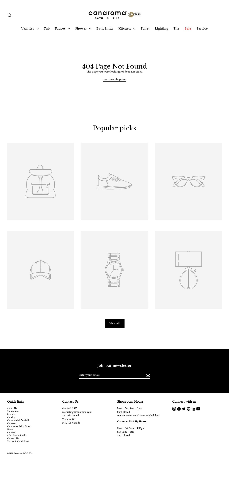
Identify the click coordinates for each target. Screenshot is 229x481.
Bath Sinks (104, 28)
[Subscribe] (147, 375)
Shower (81, 28)
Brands (11, 414)
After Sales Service (17, 435)
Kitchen (125, 28)
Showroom (13, 411)
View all (114, 323)
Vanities (28, 28)
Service (202, 28)
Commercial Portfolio (18, 420)
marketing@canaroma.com (77, 412)
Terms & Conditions (18, 441)
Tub (47, 28)
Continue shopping (114, 80)
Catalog (11, 417)
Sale (188, 28)
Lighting (161, 28)
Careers (11, 432)
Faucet (60, 28)
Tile (176, 28)
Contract (11, 423)
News (10, 429)
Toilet (145, 28)
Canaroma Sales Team (19, 426)
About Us (12, 408)
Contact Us (13, 438)
